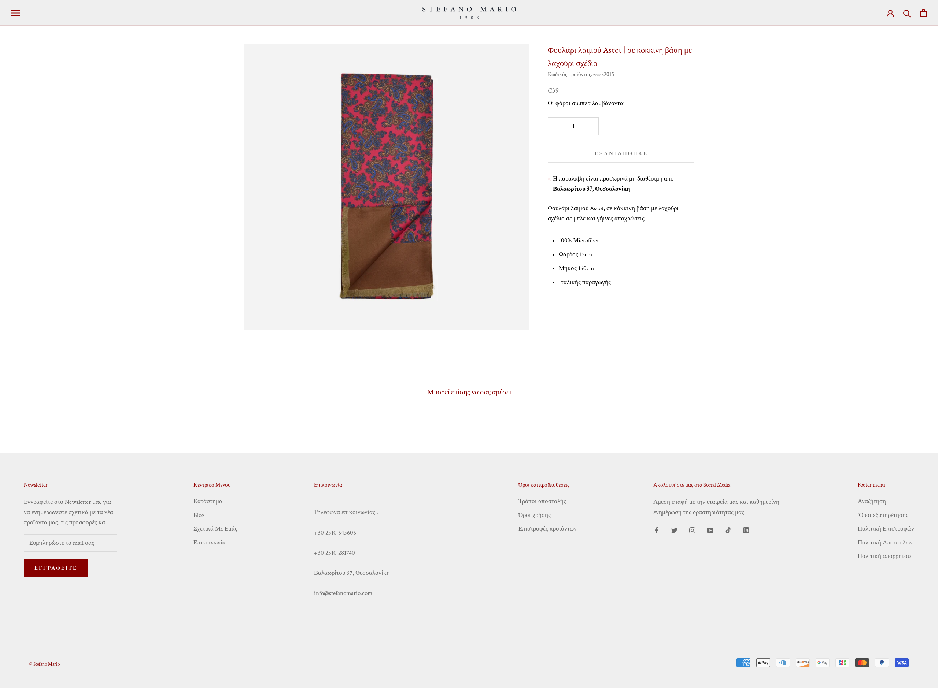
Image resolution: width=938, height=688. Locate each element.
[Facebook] (656, 530)
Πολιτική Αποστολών (885, 543)
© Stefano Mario (44, 664)
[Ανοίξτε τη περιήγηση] (15, 13)
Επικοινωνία (209, 543)
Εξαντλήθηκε (621, 153)
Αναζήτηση (872, 501)
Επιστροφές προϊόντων (547, 529)
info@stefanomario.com (343, 593)
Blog (198, 515)
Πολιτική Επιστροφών (886, 529)
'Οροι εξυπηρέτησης (883, 515)
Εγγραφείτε (55, 568)
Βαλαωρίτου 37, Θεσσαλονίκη (352, 573)
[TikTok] (728, 530)
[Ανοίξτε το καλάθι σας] (923, 13)
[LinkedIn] (746, 530)
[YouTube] (710, 530)
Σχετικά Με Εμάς (215, 529)
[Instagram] (692, 530)
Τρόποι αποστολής (542, 501)
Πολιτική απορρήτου (884, 556)
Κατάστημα (207, 501)
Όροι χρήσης (534, 515)
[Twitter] (674, 530)
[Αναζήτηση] (907, 13)
